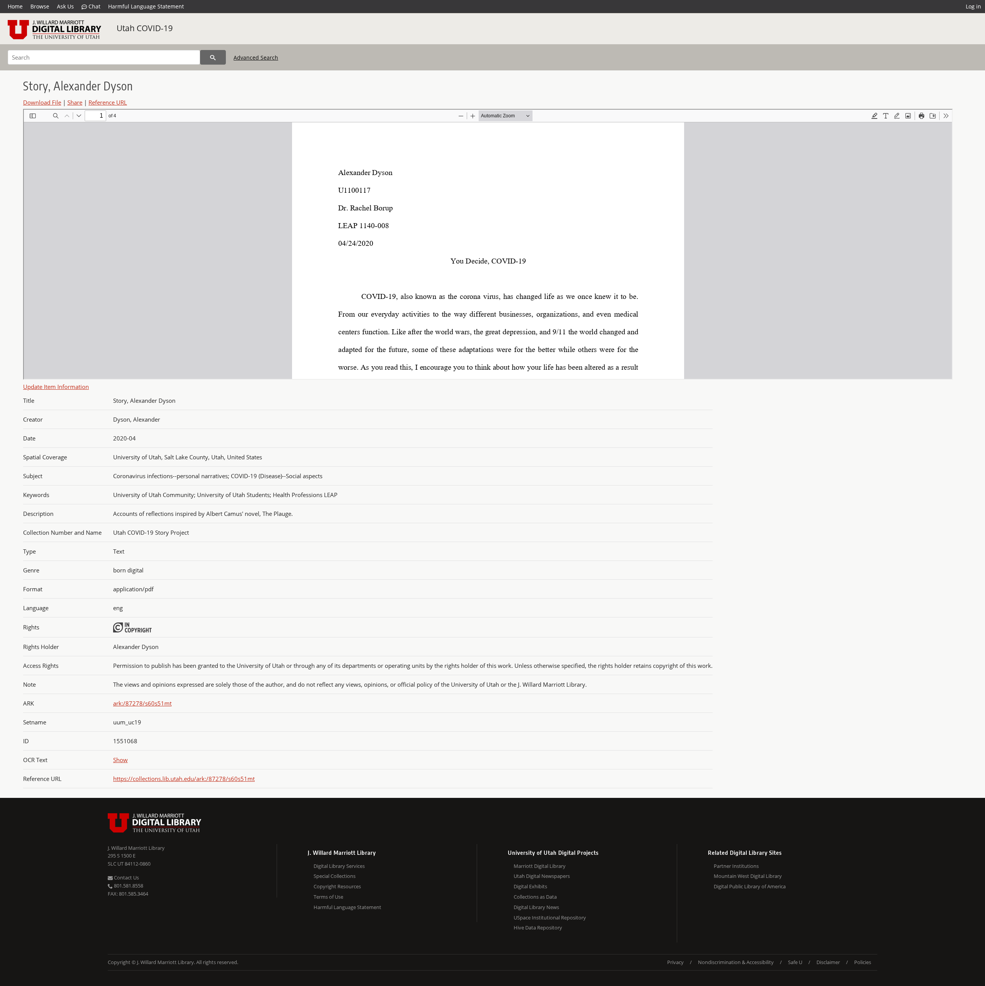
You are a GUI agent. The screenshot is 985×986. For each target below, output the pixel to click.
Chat (93, 6)
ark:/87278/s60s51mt (142, 703)
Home (15, 6)
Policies (862, 962)
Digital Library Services (339, 866)
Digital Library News (536, 907)
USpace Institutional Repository (550, 917)
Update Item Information (56, 386)
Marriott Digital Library (540, 866)
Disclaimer (828, 962)
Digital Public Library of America (750, 886)
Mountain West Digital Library (748, 876)
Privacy (675, 962)
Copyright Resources (337, 886)
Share (74, 102)
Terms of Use (328, 896)
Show (120, 760)
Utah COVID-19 (145, 28)
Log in (973, 6)
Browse (39, 6)
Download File (42, 102)
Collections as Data (535, 896)
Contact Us (126, 877)
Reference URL (107, 102)
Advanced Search (256, 57)
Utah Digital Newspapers (542, 876)
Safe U (795, 962)
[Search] (213, 57)
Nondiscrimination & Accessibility (736, 962)
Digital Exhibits (530, 886)
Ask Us (65, 6)
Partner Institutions (736, 866)
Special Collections (335, 876)
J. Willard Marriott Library (136, 847)
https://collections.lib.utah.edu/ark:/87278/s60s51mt (184, 778)
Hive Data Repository (538, 927)
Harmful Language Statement (146, 6)
